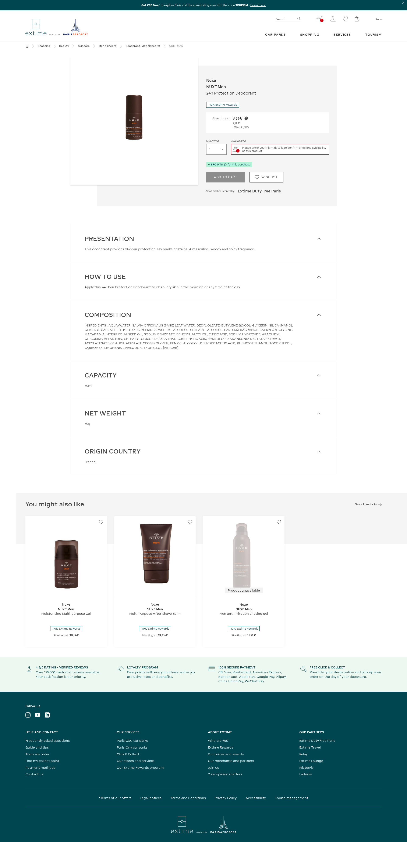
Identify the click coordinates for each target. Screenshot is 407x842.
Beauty (64, 46)
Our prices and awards (226, 754)
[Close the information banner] (403, 2)
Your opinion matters (225, 774)
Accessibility (256, 798)
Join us (213, 767)
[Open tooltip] (246, 118)
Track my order (37, 754)
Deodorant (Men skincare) (142, 46)
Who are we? (218, 740)
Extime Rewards (220, 747)
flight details (274, 147)
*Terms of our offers (115, 798)
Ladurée (305, 774)
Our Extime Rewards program (140, 767)
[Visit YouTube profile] (37, 715)
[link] (275, 34)
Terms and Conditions (188, 798)
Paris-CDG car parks (132, 740)
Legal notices (151, 798)
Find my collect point (42, 761)
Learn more (258, 5)
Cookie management (291, 798)
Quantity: (212, 141)
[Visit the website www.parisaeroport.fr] (203, 824)
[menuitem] (275, 34)
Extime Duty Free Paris (259, 191)
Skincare (84, 46)
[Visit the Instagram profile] (28, 715)
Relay (303, 754)
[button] (134, 121)
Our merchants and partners (231, 761)
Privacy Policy (226, 798)
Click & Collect (128, 754)
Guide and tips (37, 747)
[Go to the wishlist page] (345, 19)
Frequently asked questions (47, 740)
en (377, 19)
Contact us (34, 774)
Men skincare (107, 46)
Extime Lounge (311, 761)
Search (280, 19)
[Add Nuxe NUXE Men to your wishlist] (101, 521)
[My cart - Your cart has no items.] (357, 18)
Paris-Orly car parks (132, 747)
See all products (366, 504)
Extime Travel (310, 747)
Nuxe (211, 80)
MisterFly (306, 767)
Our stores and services (136, 761)
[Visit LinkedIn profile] (47, 715)
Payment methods (40, 767)
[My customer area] (333, 18)
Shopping (44, 46)
